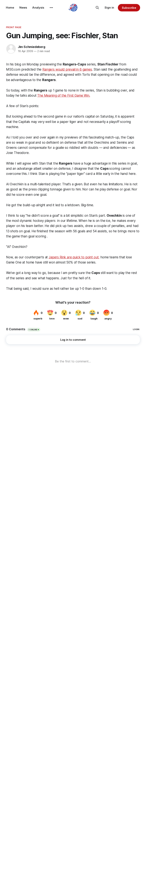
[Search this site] (97, 8)
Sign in (109, 7)
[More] (51, 8)
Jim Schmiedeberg (31, 47)
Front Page (13, 27)
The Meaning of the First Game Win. (63, 95)
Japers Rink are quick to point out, (74, 257)
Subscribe (129, 8)
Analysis (38, 7)
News (23, 7)
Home (10, 7)
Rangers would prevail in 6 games (67, 69)
